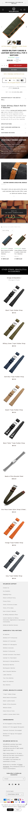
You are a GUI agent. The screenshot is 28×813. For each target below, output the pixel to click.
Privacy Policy (6, 601)
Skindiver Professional (9, 651)
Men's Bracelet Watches (9, 671)
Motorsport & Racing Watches (11, 661)
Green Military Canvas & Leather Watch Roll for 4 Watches (20, 252)
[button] (3, 9)
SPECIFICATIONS (6, 124)
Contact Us (16, 88)
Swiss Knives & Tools (8, 711)
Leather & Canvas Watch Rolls (11, 714)
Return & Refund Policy (9, 597)
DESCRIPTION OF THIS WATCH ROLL (10, 98)
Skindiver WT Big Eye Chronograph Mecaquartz (12, 734)
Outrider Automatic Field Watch (11, 654)
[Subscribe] (23, 779)
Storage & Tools (14, 280)
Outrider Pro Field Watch (10, 657)
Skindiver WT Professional (10, 637)
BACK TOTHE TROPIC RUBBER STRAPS (14, 211)
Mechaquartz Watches (9, 668)
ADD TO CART (18, 65)
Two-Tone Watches (8, 678)
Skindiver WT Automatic (9, 641)
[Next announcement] (25, 3)
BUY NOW (14, 69)
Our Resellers (6, 591)
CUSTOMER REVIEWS (8, 132)
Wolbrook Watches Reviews (10, 625)
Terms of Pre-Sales (8, 608)
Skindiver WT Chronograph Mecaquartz (13, 727)
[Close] (26, 804)
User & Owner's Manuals (9, 611)
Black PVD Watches (8, 681)
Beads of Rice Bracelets (9, 704)
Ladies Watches (7, 674)
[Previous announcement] (2, 3)
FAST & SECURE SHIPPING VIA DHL (10, 128)
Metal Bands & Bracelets (10, 697)
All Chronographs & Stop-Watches (12, 723)
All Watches (6, 634)
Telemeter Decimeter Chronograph (12, 730)
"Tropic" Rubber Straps (9, 694)
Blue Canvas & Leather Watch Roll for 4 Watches (7, 252)
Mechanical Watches (8, 664)
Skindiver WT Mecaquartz (10, 644)
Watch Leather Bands (9, 700)
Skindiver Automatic (8, 647)
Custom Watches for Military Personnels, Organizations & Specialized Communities (14, 619)
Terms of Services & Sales (10, 604)
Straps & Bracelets (13, 278)
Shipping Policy (7, 594)
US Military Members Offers (10, 614)
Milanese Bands (7, 707)
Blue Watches (6, 684)
